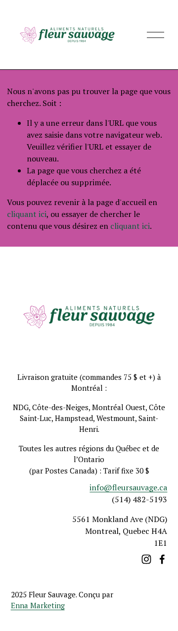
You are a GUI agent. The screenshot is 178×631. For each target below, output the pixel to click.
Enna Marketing (38, 605)
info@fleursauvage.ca (128, 487)
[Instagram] (146, 559)
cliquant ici (26, 214)
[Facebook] (162, 559)
